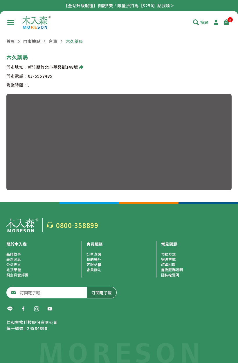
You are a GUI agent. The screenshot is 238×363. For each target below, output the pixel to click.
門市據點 (31, 41)
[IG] (36, 308)
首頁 (10, 41)
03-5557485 (40, 76)
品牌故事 (13, 253)
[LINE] (9, 308)
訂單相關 (168, 264)
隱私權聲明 (170, 274)
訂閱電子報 (101, 292)
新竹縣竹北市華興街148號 (53, 67)
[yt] (49, 308)
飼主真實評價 (17, 274)
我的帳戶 (93, 259)
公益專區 (13, 264)
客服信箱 (93, 264)
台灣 (53, 41)
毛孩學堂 (13, 269)
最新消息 (13, 259)
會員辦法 (93, 269)
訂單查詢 (93, 253)
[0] (226, 22)
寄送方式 (168, 259)
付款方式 (168, 253)
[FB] (23, 308)
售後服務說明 (172, 269)
